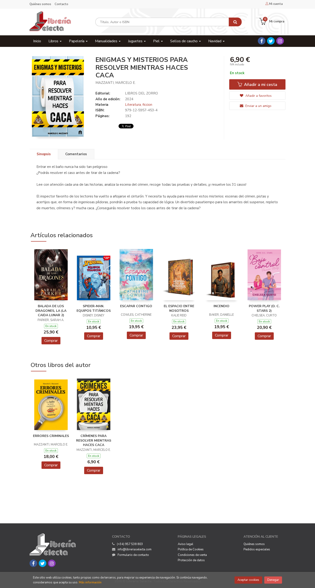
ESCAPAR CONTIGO (136, 306)
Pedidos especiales (257, 549)
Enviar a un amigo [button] (257, 106)
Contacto (61, 4)
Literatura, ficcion (138, 104)
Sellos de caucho (184, 41)
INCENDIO (221, 306)
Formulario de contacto (133, 555)
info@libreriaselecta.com (135, 549)
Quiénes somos (40, 4)
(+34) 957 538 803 (130, 544)
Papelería (77, 41)
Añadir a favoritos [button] (258, 96)
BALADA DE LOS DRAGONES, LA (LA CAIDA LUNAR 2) (51, 310)
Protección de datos (191, 560)
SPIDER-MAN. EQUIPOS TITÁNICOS (94, 308)
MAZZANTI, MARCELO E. (115, 82)
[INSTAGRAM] (280, 41)
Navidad (215, 41)
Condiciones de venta (192, 555)
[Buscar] (235, 22)
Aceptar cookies (248, 580)
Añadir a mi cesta (260, 84)
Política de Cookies (191, 549)
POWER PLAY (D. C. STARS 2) (264, 308)
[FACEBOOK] (261, 41)
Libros (53, 41)
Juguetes (135, 41)
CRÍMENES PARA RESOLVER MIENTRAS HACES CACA (93, 440)
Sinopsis (44, 154)
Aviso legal (185, 544)
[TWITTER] (271, 41)
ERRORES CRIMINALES (51, 436)
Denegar (273, 580)
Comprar (51, 340)
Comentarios (76, 154)
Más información (90, 582)
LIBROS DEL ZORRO (141, 93)
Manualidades (106, 41)
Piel (156, 41)
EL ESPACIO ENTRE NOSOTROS (179, 308)
